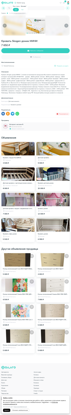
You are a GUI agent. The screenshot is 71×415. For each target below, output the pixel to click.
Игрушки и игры (38, 380)
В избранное (37, 57)
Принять (6, 410)
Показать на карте (62, 66)
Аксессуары (37, 372)
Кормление (4, 385)
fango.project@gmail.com (20, 407)
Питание (4, 391)
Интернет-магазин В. (16, 124)
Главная (3, 13)
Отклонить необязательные (20, 410)
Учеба (35, 393)
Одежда (36, 388)
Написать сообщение (36, 51)
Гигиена (36, 375)
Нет (22, 10)
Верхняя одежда (6, 375)
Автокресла (5, 372)
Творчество (5, 393)
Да (16, 10)
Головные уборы (6, 377)
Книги (3, 383)
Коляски (36, 383)
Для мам (4, 380)
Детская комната (39, 377)
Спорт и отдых (38, 391)
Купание (36, 385)
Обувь (3, 388)
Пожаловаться (63, 114)
